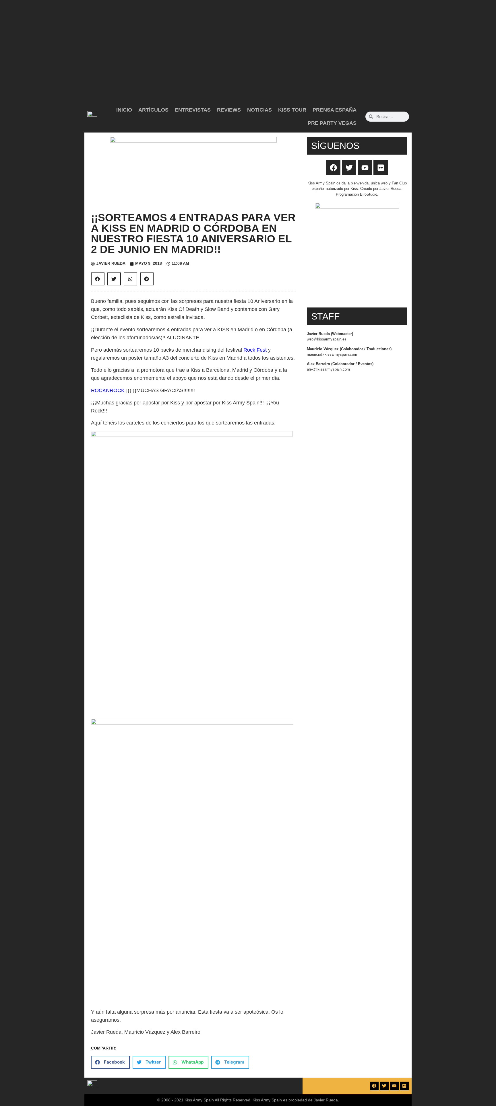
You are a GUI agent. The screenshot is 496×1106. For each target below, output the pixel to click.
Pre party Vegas (332, 123)
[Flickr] (380, 167)
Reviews (229, 110)
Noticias (259, 110)
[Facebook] (333, 167)
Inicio (124, 110)
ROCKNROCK (108, 390)
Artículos (153, 110)
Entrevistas (193, 110)
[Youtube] (365, 167)
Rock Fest (255, 350)
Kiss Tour (292, 110)
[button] (97, 278)
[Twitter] (349, 167)
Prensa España (334, 110)
